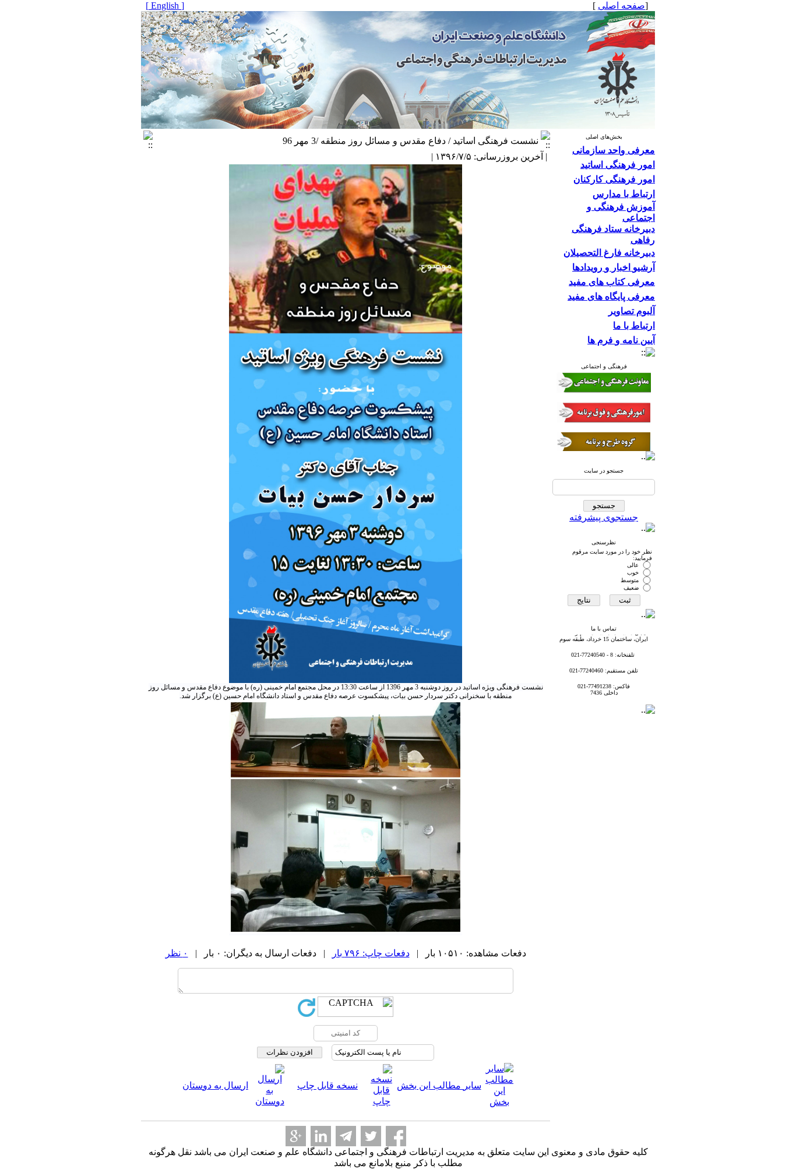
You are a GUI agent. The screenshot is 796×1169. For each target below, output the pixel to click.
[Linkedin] (321, 1136)
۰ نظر (176, 953)
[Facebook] (396, 1136)
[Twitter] (371, 1136)
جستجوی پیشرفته (603, 517)
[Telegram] (346, 1136)
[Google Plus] (296, 1136)
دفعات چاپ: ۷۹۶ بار (371, 953)
